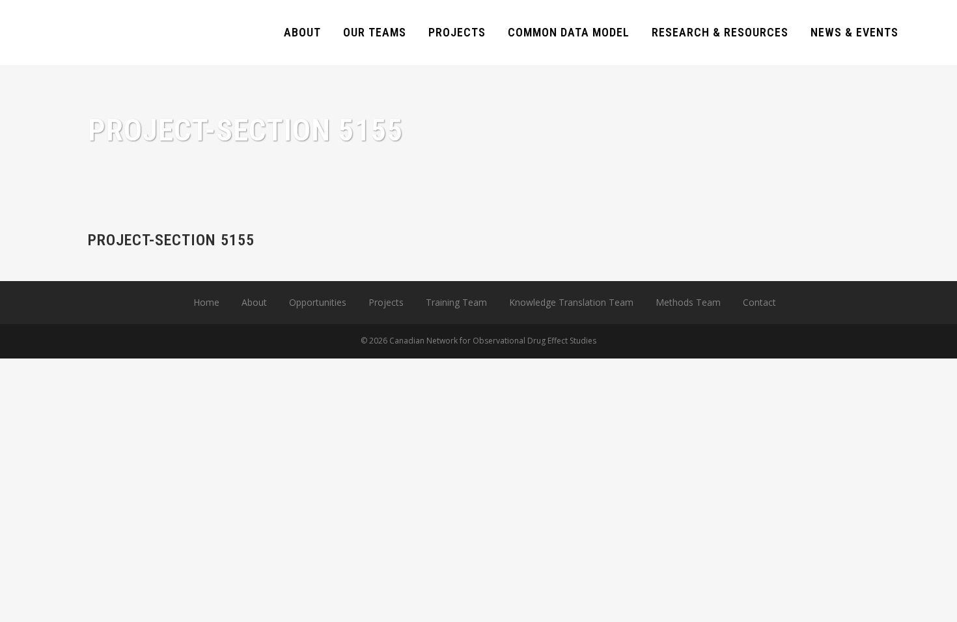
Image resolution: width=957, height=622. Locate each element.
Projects (386, 302)
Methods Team (688, 302)
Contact (759, 302)
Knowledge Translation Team (571, 302)
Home (206, 302)
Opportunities (317, 302)
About (254, 302)
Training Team (456, 302)
